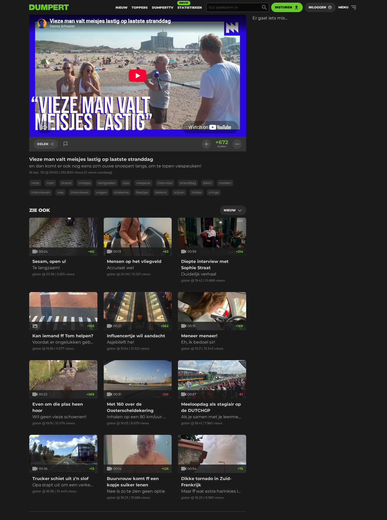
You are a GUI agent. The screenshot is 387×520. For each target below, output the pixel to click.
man (50, 183)
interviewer (80, 192)
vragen (101, 192)
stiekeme (121, 192)
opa (126, 183)
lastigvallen (107, 183)
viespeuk (143, 183)
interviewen (40, 192)
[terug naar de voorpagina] (49, 7)
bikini (207, 183)
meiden (225, 183)
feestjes (142, 192)
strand (66, 183)
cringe (214, 192)
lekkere (161, 192)
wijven (179, 192)
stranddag (188, 183)
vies (60, 192)
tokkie (196, 192)
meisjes (85, 183)
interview (165, 183)
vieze (35, 183)
